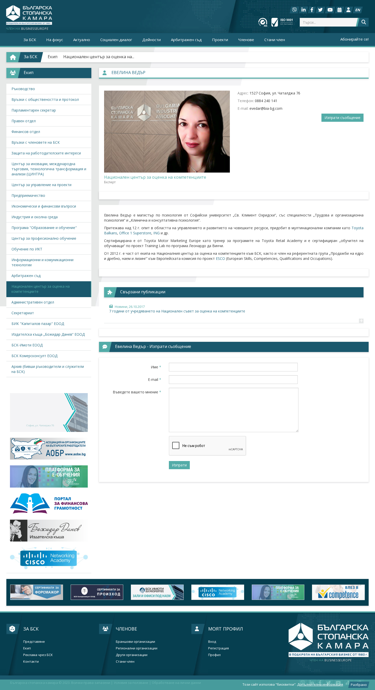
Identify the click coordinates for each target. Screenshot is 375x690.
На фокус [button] (54, 39)
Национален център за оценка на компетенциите (40, 289)
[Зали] (339, 10)
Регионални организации (136, 648)
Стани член (274, 39)
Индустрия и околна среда (34, 216)
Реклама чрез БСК (38, 655)
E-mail (154, 379)
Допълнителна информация (320, 684)
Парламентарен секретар (33, 110)
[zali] (157, 592)
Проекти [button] (220, 39)
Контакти (31, 661)
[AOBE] (49, 449)
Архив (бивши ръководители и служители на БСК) (47, 369)
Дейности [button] (151, 39)
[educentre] (49, 558)
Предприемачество (28, 195)
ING (156, 233)
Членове (126, 629)
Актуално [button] (81, 39)
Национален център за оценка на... (98, 56)
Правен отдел (23, 120)
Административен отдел (32, 302)
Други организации (131, 655)
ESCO (220, 258)
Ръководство (23, 88)
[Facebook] (312, 10)
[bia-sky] (49, 412)
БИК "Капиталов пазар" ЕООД (37, 323)
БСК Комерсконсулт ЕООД (34, 355)
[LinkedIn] (303, 10)
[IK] (49, 530)
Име (156, 367)
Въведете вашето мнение (137, 392)
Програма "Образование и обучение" (44, 227)
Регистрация (218, 648)
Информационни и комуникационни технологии (42, 262)
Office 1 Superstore (135, 233)
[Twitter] (320, 10)
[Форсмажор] (36, 592)
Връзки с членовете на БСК (35, 142)
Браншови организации (135, 641)
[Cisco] (217, 592)
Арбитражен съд (186, 39)
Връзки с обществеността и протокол (45, 99)
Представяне (34, 641)
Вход (212, 641)
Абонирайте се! (354, 39)
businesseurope (331, 660)
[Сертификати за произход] (97, 592)
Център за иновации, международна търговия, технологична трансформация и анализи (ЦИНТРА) (48, 168)
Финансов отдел (25, 131)
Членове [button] (246, 39)
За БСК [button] (29, 39)
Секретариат (22, 312)
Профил (214, 655)
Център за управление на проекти (41, 184)
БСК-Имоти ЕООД (27, 345)
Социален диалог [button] (116, 39)
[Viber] (294, 10)
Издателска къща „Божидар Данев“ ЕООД (48, 334)
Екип (52, 56)
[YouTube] (330, 10)
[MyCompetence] (338, 592)
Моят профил (225, 629)
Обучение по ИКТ (26, 249)
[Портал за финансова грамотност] (49, 503)
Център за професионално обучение (43, 238)
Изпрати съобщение (342, 117)
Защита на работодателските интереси (46, 153)
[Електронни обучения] (49, 476)
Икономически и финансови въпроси (43, 206)
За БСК (31, 629)
